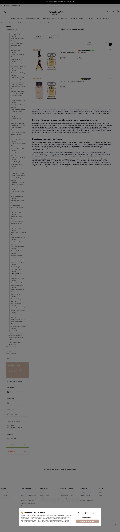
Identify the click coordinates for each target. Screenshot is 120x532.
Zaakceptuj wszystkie (87, 521)
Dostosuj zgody (87, 517)
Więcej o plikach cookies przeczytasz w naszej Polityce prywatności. (47, 521)
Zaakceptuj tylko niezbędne (87, 513)
